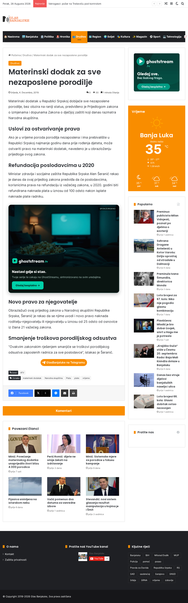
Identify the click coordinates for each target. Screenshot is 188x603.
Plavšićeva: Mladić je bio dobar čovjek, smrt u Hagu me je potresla (167, 328)
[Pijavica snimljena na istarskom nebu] (25, 486)
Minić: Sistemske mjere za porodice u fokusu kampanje (101, 460)
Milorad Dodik (161, 555)
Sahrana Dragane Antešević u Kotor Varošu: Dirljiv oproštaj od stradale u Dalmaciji (167, 252)
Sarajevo (159, 574)
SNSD (172, 574)
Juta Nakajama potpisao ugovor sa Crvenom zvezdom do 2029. (84, 3)
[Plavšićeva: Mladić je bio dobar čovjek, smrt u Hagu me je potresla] (144, 325)
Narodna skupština (54, 378)
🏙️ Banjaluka (30, 36)
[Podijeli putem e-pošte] (64, 393)
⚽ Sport (155, 36)
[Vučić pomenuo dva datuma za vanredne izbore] (63, 486)
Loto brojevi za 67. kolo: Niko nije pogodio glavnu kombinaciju (167, 302)
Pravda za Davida (139, 567)
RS (178, 567)
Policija (134, 561)
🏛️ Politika (47, 36)
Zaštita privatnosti (15, 559)
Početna (16, 55)
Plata (68, 378)
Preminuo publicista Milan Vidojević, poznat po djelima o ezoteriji (167, 221)
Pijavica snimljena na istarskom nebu (22, 501)
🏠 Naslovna (11, 36)
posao (158, 561)
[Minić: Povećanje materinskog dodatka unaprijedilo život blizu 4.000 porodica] (25, 443)
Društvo (27, 55)
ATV (22, 372)
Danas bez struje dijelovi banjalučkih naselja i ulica (168, 380)
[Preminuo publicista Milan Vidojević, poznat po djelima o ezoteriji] (144, 217)
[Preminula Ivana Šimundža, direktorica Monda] (144, 279)
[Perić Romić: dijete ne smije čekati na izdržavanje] (63, 443)
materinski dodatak (32, 378)
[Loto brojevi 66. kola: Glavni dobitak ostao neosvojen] (144, 401)
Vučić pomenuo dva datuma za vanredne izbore (61, 502)
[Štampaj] (73, 393)
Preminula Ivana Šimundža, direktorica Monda (167, 279)
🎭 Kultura (123, 36)
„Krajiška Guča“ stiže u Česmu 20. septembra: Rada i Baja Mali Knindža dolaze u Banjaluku (168, 355)
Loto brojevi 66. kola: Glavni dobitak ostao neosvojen (167, 402)
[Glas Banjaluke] (16, 19)
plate (76, 378)
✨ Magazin (140, 36)
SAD (132, 574)
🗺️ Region (95, 36)
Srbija (133, 580)
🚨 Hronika (63, 36)
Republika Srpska (163, 567)
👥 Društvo (79, 36)
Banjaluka (135, 555)
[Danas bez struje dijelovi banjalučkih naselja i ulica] (144, 380)
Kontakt (9, 554)
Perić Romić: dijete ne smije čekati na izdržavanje (61, 460)
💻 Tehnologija (172, 36)
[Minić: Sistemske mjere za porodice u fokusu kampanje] (102, 443)
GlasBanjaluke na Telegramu (65, 362)
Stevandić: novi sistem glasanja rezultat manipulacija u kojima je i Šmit (102, 504)
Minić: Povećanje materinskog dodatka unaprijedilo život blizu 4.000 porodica (23, 462)
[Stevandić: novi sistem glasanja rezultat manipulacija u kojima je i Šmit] (102, 486)
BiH (147, 555)
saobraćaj (145, 574)
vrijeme (86, 378)
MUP (176, 555)
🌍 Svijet (109, 36)
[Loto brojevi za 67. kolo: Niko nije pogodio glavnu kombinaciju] (144, 300)
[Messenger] (55, 393)
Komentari (64, 411)
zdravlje (169, 580)
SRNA (144, 580)
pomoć (146, 561)
